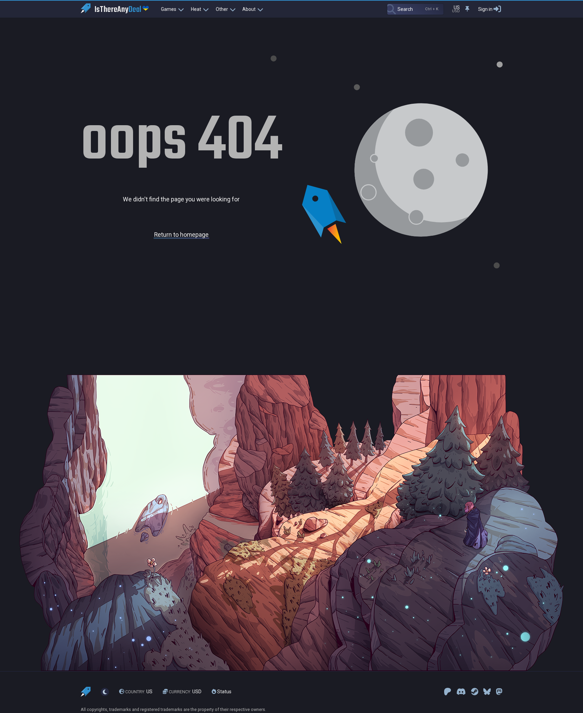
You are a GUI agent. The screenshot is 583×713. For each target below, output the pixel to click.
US (138, 691)
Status (223, 691)
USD (185, 691)
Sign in (485, 9)
